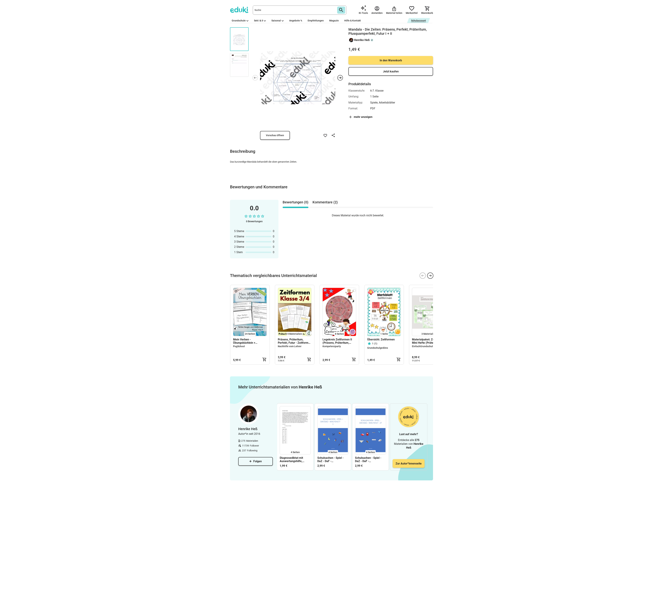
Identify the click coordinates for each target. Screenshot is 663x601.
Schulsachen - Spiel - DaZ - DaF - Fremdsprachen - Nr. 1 (331, 459)
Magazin (334, 20)
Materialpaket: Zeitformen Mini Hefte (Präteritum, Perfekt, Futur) (428, 341)
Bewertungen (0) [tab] (295, 202)
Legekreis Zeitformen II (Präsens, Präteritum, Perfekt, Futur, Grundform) (339, 341)
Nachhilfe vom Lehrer (289, 346)
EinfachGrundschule (423, 346)
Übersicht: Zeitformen (381, 339)
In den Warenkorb (391, 60)
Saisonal (276, 20)
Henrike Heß (362, 40)
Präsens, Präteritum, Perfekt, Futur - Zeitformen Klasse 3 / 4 (294, 341)
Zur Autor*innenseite (409, 463)
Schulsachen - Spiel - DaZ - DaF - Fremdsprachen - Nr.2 (368, 459)
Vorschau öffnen (275, 135)
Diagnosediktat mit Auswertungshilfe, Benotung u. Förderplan (294, 459)
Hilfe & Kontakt (352, 20)
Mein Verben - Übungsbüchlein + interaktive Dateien (245, 341)
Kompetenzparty (332, 346)
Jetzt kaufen (391, 71)
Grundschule (239, 20)
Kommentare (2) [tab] (325, 202)
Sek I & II (258, 20)
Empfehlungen (316, 20)
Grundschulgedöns (377, 347)
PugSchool (239, 346)
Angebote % (295, 20)
